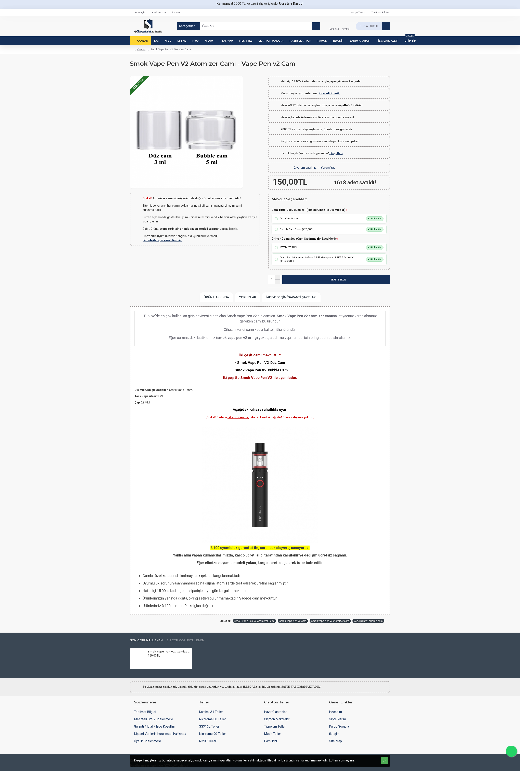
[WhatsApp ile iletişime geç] (511, 751)
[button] (336, 279)
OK (384, 760)
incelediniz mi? (329, 93)
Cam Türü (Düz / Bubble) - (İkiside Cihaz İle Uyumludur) (308, 209)
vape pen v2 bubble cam (368, 620)
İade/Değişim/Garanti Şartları (291, 297)
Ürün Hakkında (216, 297)
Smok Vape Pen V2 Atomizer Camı (254, 620)
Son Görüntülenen (146, 640)
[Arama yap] (316, 26)
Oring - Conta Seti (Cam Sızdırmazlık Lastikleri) (304, 238)
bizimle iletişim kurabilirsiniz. (162, 240)
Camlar (141, 49)
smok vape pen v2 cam (292, 620)
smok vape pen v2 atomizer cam (330, 620)
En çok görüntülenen (185, 640)
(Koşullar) (336, 153)
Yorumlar (247, 297)
